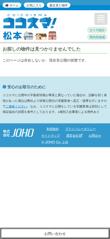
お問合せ (95, 135)
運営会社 (72, 135)
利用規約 (53, 128)
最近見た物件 (58, 5)
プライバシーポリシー (80, 128)
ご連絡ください (16, 106)
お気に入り (34, 5)
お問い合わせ (55, 233)
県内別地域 (97, 37)
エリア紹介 (97, 30)
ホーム (14, 5)
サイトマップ (50, 135)
